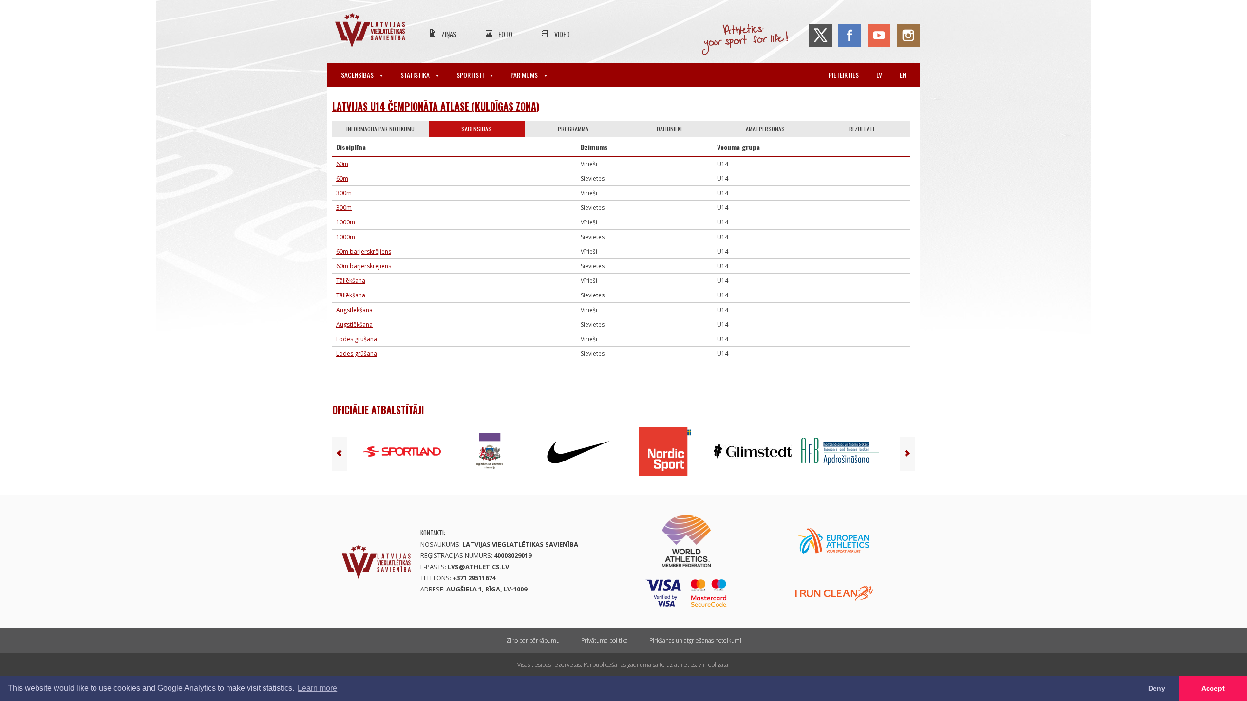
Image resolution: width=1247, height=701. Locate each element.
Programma (573, 129)
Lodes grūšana (356, 339)
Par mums (524, 75)
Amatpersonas (765, 129)
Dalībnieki (669, 129)
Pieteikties (844, 75)
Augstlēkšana (354, 310)
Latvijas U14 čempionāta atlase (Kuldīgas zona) (435, 106)
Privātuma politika (604, 640)
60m (342, 164)
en (903, 75)
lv (879, 75)
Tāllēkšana (350, 281)
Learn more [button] (317, 688)
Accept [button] (1213, 688)
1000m (345, 222)
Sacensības (358, 75)
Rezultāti (861, 129)
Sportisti (470, 75)
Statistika (415, 75)
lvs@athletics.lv (478, 566)
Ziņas (448, 34)
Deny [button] (1156, 688)
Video (562, 34)
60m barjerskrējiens (363, 251)
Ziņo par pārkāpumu (533, 640)
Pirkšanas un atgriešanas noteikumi (695, 640)
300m (344, 193)
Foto (505, 34)
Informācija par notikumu (380, 129)
